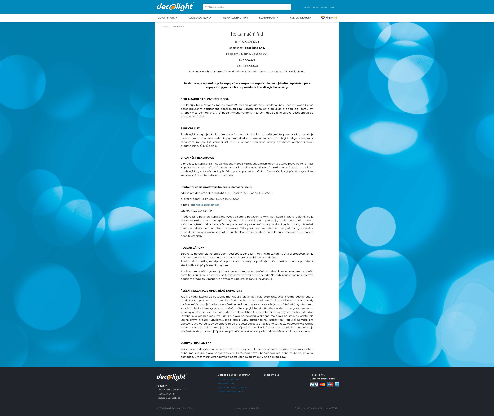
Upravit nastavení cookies (247, 408)
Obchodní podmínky (228, 379)
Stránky (165, 26)
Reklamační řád (179, 26)
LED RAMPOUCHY (269, 18)
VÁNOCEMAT (329, 18)
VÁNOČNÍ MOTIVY (167, 18)
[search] (289, 7)
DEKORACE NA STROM (235, 18)
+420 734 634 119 (166, 394)
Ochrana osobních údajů (230, 391)
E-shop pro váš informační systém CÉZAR (316, 408)
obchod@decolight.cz (205, 204)
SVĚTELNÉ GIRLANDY (200, 18)
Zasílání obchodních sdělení (232, 387)
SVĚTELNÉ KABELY (300, 18)
